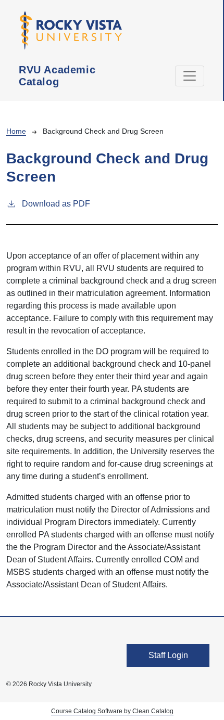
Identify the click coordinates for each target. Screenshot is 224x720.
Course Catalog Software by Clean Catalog (112, 711)
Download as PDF (56, 203)
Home (16, 131)
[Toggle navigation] (189, 76)
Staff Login (168, 655)
